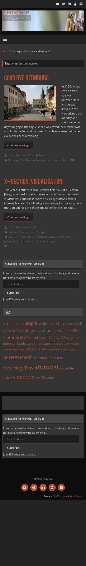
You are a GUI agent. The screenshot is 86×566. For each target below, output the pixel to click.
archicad (45, 323)
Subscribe (13, 293)
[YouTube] (58, 4)
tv (60, 368)
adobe (14, 323)
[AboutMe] (75, 4)
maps (15, 349)
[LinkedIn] (69, 4)
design (30, 330)
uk (63, 368)
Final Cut (47, 337)
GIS (63, 337)
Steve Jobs (56, 358)
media (22, 349)
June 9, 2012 (26, 155)
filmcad (32, 337)
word (37, 377)
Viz (48, 241)
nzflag (51, 349)
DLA (22, 160)
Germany (30, 160)
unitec (70, 368)
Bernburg (13, 160)
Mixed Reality (36, 349)
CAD (28, 236)
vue (53, 241)
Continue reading (17, 145)
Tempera (62, 496)
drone (39, 331)
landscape (25, 343)
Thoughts (41, 232)
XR (43, 377)
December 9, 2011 (29, 227)
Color (20, 330)
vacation (7, 377)
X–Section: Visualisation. (34, 181)
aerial (22, 324)
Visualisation (23, 241)
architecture (18, 236)
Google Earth (73, 338)
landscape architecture (48, 160)
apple (31, 323)
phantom (60, 349)
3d (9, 236)
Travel (42, 155)
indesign (9, 343)
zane (10, 155)
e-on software (39, 236)
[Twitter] (63, 4)
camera (9, 330)
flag (58, 338)
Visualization (38, 241)
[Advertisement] (44, 402)
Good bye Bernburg (26, 78)
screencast (17, 357)
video (19, 376)
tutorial (48, 367)
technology (13, 368)
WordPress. (76, 496)
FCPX (73, 330)
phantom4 (71, 349)
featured (11, 337)
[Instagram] (81, 4)
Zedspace (16, 11)
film (23, 337)
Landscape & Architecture (21, 232)
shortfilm (40, 358)
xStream (50, 377)
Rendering (9, 241)
